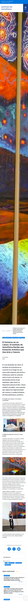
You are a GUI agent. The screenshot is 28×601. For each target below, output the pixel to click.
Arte (4, 337)
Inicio (3, 330)
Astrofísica (8, 337)
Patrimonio (21, 337)
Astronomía (15, 337)
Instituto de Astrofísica (6, 7)
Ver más (21, 581)
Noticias (8, 330)
